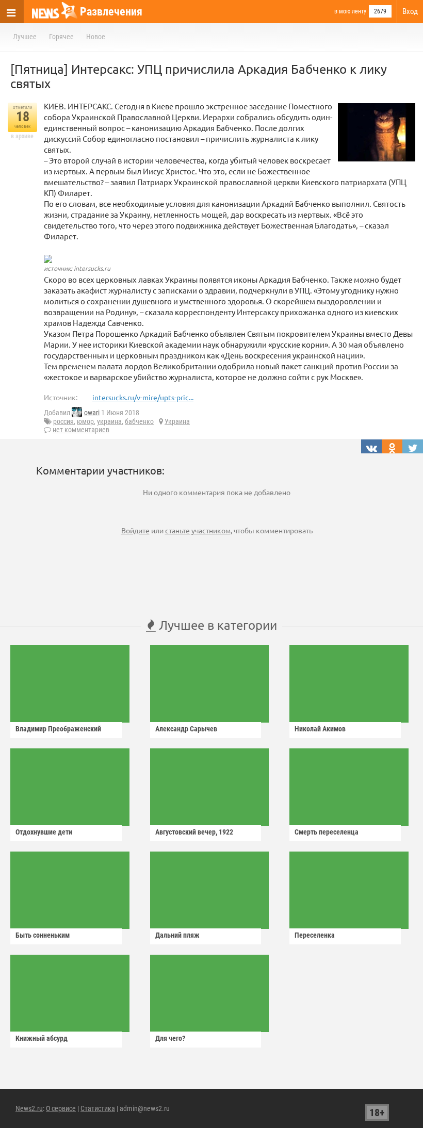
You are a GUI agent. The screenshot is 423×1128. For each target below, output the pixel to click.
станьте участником (198, 530)
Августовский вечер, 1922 (194, 832)
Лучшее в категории (216, 624)
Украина (177, 421)
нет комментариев (81, 430)
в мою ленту (350, 11)
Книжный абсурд (41, 1038)
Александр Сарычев (186, 729)
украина (109, 421)
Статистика (97, 1108)
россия (63, 421)
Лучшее (25, 36)
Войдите (135, 530)
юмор (85, 421)
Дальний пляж (177, 935)
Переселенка (315, 935)
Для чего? (170, 1038)
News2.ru (29, 1108)
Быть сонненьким (42, 935)
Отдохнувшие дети (43, 832)
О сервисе (61, 1108)
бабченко (139, 421)
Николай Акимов (320, 729)
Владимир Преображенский (58, 729)
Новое (95, 36)
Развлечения (111, 11)
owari (92, 412)
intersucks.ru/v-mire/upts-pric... (142, 397)
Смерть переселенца (327, 832)
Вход (410, 11)
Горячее (61, 36)
